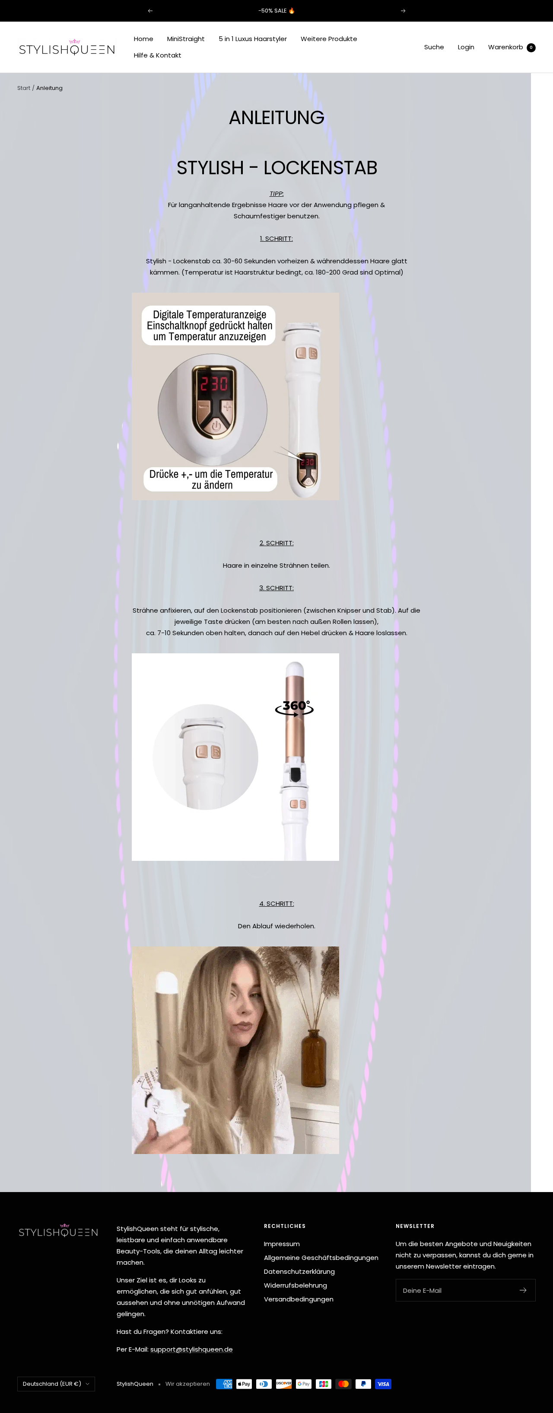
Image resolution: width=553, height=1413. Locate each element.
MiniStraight (186, 38)
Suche (434, 46)
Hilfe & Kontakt (157, 55)
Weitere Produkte (329, 38)
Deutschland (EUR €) (52, 1384)
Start (23, 88)
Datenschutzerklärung (299, 1271)
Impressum (282, 1243)
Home (143, 38)
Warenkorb (510, 46)
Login (466, 46)
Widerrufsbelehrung (295, 1285)
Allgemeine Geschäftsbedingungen (321, 1257)
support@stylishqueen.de (191, 1349)
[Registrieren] (523, 1290)
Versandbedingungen (299, 1299)
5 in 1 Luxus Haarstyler (253, 38)
